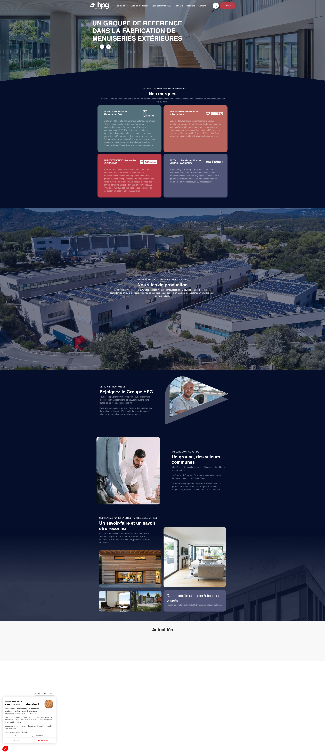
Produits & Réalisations (184, 5)
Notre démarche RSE (161, 5)
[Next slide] (108, 46)
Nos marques (122, 5)
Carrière (202, 5)
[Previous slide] (102, 46)
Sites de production (139, 5)
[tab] (92, 46)
